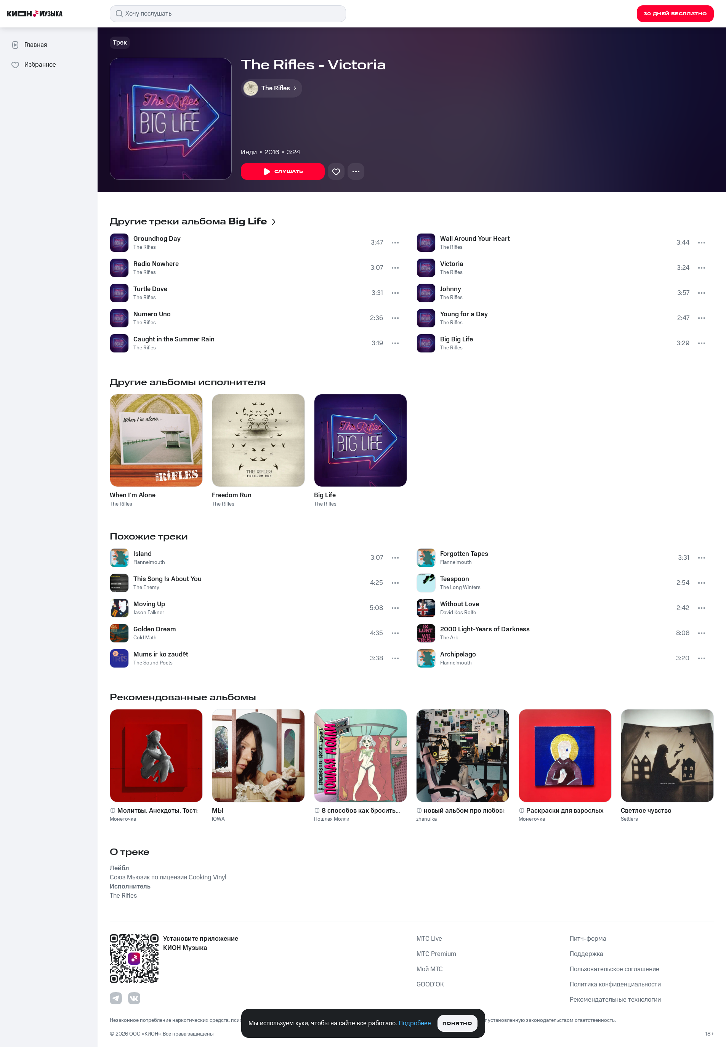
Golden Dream (154, 629)
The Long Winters (460, 587)
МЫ (217, 811)
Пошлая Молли (331, 819)
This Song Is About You (167, 579)
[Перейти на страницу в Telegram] (116, 998)
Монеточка (123, 819)
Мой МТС (430, 969)
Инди (249, 152)
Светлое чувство (646, 811)
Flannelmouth (149, 562)
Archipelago (458, 654)
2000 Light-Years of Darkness (485, 629)
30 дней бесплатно (675, 14)
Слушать (288, 171)
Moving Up (149, 604)
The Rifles (144, 247)
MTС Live (429, 938)
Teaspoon (454, 579)
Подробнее (415, 1023)
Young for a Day (464, 314)
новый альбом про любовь (465, 811)
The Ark (449, 638)
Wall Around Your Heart (475, 238)
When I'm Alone (132, 495)
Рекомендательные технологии (615, 999)
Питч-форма (588, 938)
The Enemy (146, 587)
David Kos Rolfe (458, 612)
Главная (35, 45)
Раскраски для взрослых (565, 811)
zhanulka (426, 819)
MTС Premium (436, 954)
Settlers (629, 819)
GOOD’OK (430, 984)
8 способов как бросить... (361, 811)
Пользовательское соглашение (614, 969)
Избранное (40, 64)
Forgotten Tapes (464, 554)
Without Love (459, 604)
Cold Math (145, 638)
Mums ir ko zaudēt (160, 654)
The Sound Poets (153, 663)
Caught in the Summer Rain (174, 339)
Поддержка (586, 954)
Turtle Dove (150, 289)
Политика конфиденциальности (615, 984)
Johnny (450, 289)
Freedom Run (232, 495)
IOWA (218, 819)
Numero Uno (152, 314)
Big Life (325, 495)
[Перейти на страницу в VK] (134, 998)
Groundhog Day (157, 238)
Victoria (451, 264)
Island (142, 554)
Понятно (457, 1023)
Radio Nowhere (156, 264)
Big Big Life (456, 339)
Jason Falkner (148, 612)
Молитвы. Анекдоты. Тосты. (159, 811)
